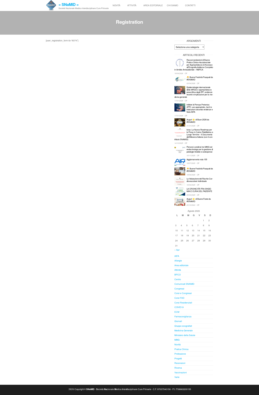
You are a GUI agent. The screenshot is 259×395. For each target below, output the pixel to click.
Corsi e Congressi (183, 293)
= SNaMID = (69, 4)
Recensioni (179, 363)
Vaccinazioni (180, 372)
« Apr (177, 249)
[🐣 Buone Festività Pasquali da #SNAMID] (179, 79)
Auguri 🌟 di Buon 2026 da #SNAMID (198, 120)
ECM (176, 311)
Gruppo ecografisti (183, 325)
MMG (177, 339)
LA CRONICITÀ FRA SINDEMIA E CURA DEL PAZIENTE (199, 190)
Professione (180, 353)
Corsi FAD (179, 297)
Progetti (178, 358)
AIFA (176, 256)
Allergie (178, 260)
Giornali (178, 321)
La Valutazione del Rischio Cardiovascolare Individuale (200, 179)
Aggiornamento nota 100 (197, 159)
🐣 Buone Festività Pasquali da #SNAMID (200, 78)
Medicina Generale (183, 330)
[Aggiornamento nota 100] (179, 161)
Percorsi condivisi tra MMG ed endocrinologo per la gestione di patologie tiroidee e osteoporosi (200, 149)
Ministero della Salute (184, 335)
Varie (176, 377)
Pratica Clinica (181, 349)
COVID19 (179, 307)
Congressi (179, 288)
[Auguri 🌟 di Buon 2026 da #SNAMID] (179, 122)
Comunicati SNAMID (184, 283)
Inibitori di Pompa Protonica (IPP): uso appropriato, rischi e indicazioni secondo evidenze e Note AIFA (200, 108)
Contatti (190, 5)
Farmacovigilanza (182, 316)
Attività (131, 5)
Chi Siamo (172, 5)
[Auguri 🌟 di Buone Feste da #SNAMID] (179, 201)
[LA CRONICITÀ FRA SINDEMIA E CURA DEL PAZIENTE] (179, 191)
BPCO (177, 274)
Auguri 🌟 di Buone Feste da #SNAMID (199, 200)
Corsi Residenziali (183, 302)
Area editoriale (153, 5)
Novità (116, 5)
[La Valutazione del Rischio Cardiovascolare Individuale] (179, 181)
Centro (177, 279)
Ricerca (178, 367)
